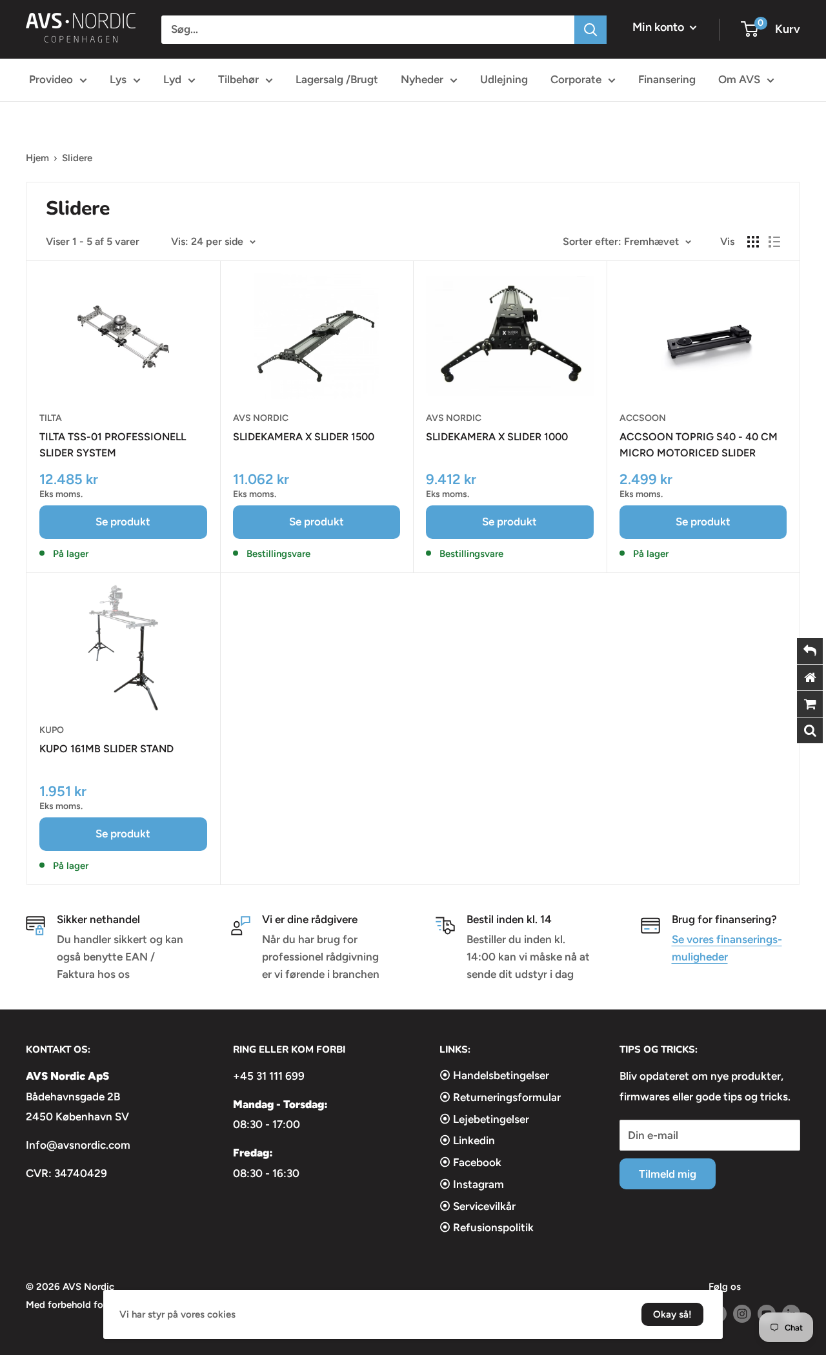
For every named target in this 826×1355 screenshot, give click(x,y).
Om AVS (739, 79)
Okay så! (672, 1314)
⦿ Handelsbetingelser (494, 1075)
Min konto (659, 27)
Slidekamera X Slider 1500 (303, 437)
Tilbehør (238, 79)
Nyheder (422, 79)
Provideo (51, 79)
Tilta (50, 418)
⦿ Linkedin (467, 1140)
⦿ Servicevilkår (477, 1206)
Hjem (37, 158)
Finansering (667, 79)
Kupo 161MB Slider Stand (106, 749)
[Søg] (590, 29)
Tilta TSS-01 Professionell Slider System (112, 445)
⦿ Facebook (470, 1162)
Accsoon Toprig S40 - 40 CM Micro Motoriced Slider (699, 445)
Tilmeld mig (667, 1173)
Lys (118, 79)
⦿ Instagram (471, 1184)
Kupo (51, 730)
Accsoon (643, 418)
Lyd (172, 79)
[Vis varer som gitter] (753, 242)
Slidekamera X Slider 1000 (497, 437)
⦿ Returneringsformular (500, 1097)
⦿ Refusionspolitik (486, 1227)
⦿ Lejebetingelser (484, 1119)
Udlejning (504, 79)
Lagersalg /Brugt (337, 79)
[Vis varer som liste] (774, 242)
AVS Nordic (260, 418)
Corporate (575, 79)
